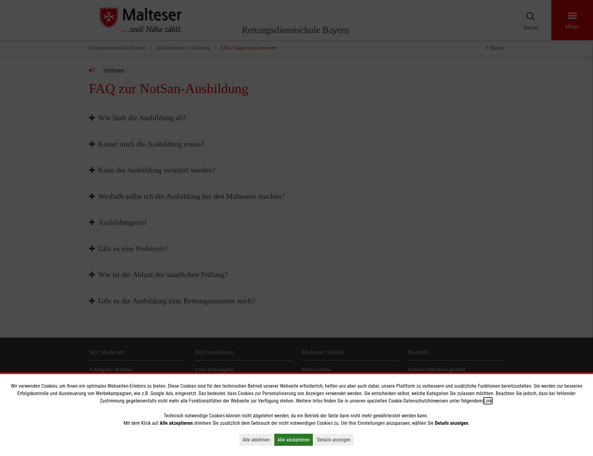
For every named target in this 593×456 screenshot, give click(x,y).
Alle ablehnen (257, 440)
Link (488, 401)
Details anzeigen (335, 440)
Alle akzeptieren (295, 440)
